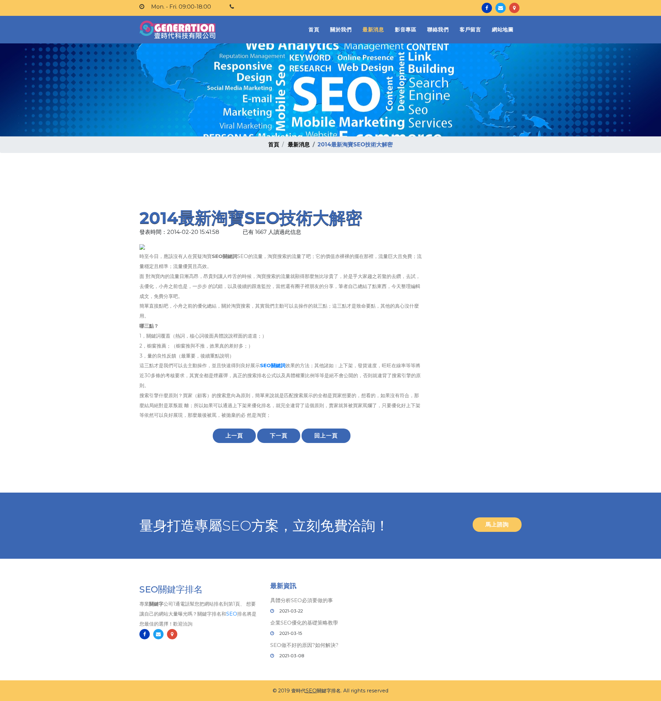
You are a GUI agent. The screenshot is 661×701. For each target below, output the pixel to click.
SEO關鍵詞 (272, 365)
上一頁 (234, 435)
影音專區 (405, 29)
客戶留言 (470, 29)
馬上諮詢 (497, 524)
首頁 (315, 29)
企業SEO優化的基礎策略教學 (304, 622)
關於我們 (341, 29)
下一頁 (278, 435)
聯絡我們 (438, 29)
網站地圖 (502, 29)
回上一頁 (326, 435)
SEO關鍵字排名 (171, 589)
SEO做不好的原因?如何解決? (304, 645)
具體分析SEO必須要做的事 (301, 600)
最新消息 (373, 29)
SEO (231, 614)
